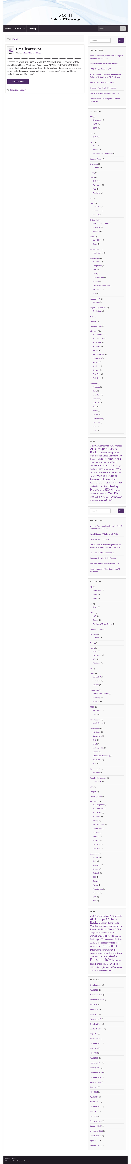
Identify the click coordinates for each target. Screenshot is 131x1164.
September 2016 (96, 1029)
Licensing (96, 227)
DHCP (95, 137)
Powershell (94, 258)
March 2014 (95, 1102)
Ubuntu (96, 214)
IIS (91, 198)
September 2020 (96, 999)
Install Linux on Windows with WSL (104, 64)
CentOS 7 (97, 206)
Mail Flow (96, 231)
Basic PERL (97, 240)
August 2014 (95, 1082)
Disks (95, 391)
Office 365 (94, 220)
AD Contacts (98, 338)
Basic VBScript (29, 53)
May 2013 (94, 1116)
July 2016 (94, 1034)
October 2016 (95, 1024)
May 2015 (94, 1053)
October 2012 (95, 1136)
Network (96, 362)
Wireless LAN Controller (102, 153)
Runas (95, 411)
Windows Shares (95, 500)
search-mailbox (97, 493)
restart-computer (98, 486)
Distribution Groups (101, 223)
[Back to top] (125, 1158)
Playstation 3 (95, 249)
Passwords (97, 185)
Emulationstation (106, 465)
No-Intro (116, 472)
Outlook (96, 167)
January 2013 (95, 1126)
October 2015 (95, 1043)
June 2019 (94, 1014)
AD (91, 117)
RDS (94, 293)
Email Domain (20, 90)
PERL (92, 237)
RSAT (95, 128)
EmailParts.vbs (28, 49)
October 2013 (95, 1106)
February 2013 (96, 1121)
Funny (92, 173)
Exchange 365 (98, 277)
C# (91, 133)
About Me (20, 28)
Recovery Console (103, 483)
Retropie (97, 489)
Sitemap (32, 28)
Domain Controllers (101, 462)
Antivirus (96, 387)
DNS (94, 269)
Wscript (105, 500)
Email (12, 90)
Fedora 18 (97, 210)
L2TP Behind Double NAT (100, 69)
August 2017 (95, 1019)
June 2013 (94, 1111)
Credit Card (97, 311)
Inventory (97, 395)
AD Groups (97, 342)
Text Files (96, 374)
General (96, 281)
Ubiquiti (93, 321)
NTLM (92, 476)
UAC (94, 426)
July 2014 (94, 1087)
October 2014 (95, 1077)
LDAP (95, 124)
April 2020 (94, 1009)
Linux (92, 203)
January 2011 (95, 1145)
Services (96, 366)
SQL (94, 189)
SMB (106, 494)
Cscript (92, 462)
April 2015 (94, 1058)
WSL (94, 430)
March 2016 (95, 1038)
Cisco (92, 142)
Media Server (98, 253)
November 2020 (96, 995)
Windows (96, 193)
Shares (95, 414)
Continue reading (18, 81)
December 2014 (96, 1072)
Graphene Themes (23, 1161)
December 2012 (96, 1131)
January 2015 (95, 1068)
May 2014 (94, 1092)
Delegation (97, 120)
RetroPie (96, 302)
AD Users (96, 262)
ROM (109, 489)
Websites (96, 378)
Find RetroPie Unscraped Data (102, 82)
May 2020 (94, 1004)
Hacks (92, 177)
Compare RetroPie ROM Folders (103, 88)
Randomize (93, 483)
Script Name (117, 490)
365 (92, 445)
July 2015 (94, 1048)
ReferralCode (115, 482)
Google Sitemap (108, 469)
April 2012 (94, 1140)
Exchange (94, 164)
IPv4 (116, 468)
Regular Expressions (98, 308)
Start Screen (98, 418)
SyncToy (96, 422)
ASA (94, 146)
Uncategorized (96, 326)
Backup (96, 350)
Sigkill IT (66, 15)
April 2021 (94, 990)
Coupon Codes (96, 159)
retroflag (112, 486)
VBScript (38, 53)
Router (95, 149)
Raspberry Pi (95, 299)
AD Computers (99, 334)
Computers (97, 265)
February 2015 (96, 1063)
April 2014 (94, 1097)
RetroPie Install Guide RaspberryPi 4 (104, 93)
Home (8, 28)
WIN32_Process (103, 497)
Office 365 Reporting (101, 285)
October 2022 (95, 985)
